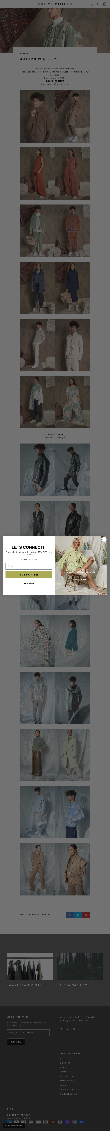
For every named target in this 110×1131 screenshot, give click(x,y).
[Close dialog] (104, 539)
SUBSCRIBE (28, 574)
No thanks (29, 583)
